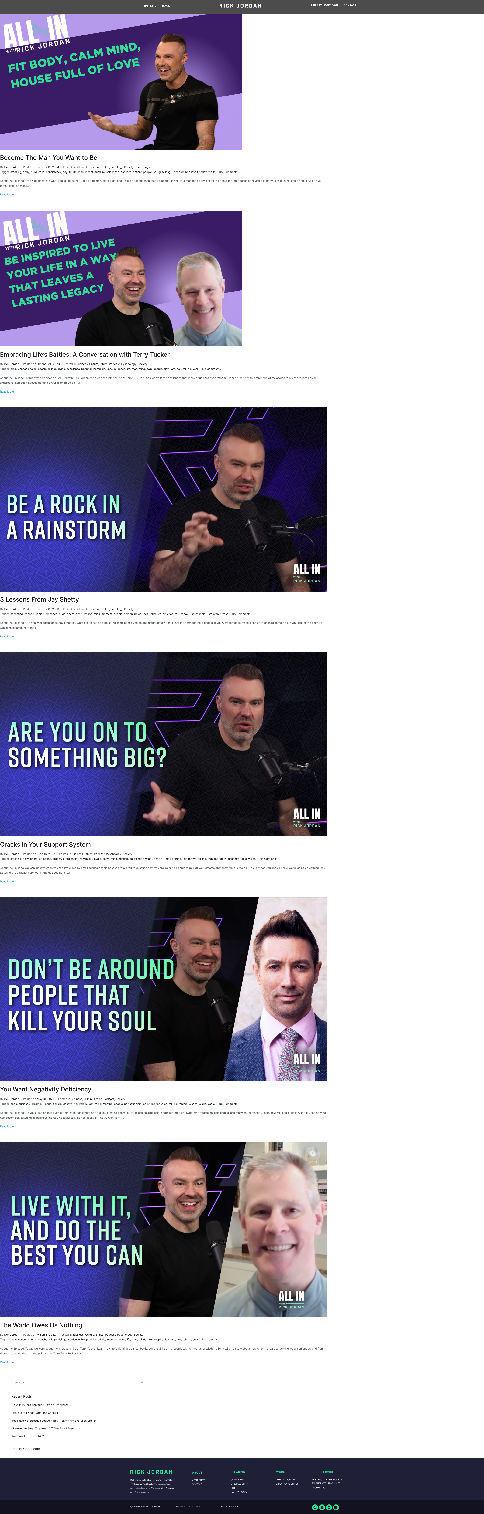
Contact (197, 1484)
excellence (73, 368)
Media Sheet (199, 1480)
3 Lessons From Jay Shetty (39, 599)
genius (57, 1103)
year (195, 368)
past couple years (141, 858)
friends (47, 1103)
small (167, 858)
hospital (86, 368)
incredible (99, 368)
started (176, 858)
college (52, 368)
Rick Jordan (11, 167)
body (26, 172)
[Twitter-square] (329, 1507)
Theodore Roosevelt (185, 172)
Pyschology (115, 167)
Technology (142, 167)
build (34, 172)
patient (137, 172)
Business (82, 364)
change (29, 613)
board (34, 858)
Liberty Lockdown (286, 1479)
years (211, 1103)
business (24, 1103)
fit (70, 172)
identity (67, 1103)
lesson (88, 613)
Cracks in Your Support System (45, 844)
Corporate (237, 1479)
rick (179, 368)
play (166, 368)
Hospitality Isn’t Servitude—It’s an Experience (40, 1405)
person (128, 613)
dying (61, 368)
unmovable (214, 613)
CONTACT (350, 5)
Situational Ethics (287, 1483)
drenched (51, 613)
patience (126, 172)
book (13, 1103)
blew (26, 858)
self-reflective (152, 613)
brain (13, 368)
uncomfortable (237, 858)
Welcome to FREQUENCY (28, 1436)
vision (252, 858)
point (146, 1103)
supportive (189, 858)
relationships (159, 1103)
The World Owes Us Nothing (41, 1325)
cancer (22, 368)
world (202, 1103)
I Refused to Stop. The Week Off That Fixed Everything (46, 1428)
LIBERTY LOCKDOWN (324, 5)
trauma (183, 1103)
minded (123, 858)
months (107, 1103)
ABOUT (197, 1472)
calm (41, 172)
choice (32, 368)
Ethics (90, 167)
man (81, 172)
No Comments (228, 172)
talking (166, 172)
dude (62, 613)
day (65, 172)
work (211, 172)
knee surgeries (116, 368)
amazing (15, 172)
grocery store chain (65, 858)
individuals (85, 858)
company (45, 858)
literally (82, 1103)
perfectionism (133, 1103)
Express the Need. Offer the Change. (35, 1412)
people (147, 172)
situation (168, 613)
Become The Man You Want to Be (48, 157)
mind (98, 172)
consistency (53, 172)
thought (213, 858)
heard (70, 613)
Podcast (100, 167)
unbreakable (197, 613)
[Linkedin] (322, 1507)
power (138, 613)
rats (172, 368)
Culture (80, 167)
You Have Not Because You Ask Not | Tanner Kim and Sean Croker (54, 1420)
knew (106, 858)
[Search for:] (78, 1382)
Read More (7, 194)
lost (91, 1103)
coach (42, 368)
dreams (36, 1103)
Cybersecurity (239, 1483)
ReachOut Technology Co (327, 1479)
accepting (16, 613)
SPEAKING (150, 5)
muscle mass (110, 172)
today (203, 172)
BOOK (166, 5)
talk (177, 613)
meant (89, 172)
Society (129, 167)
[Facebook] (315, 1507)
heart (79, 613)
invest (97, 858)
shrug (157, 172)
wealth (193, 1103)
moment (107, 613)
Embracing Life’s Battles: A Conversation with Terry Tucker (85, 354)
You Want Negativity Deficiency (45, 1089)
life (75, 172)
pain (149, 368)
